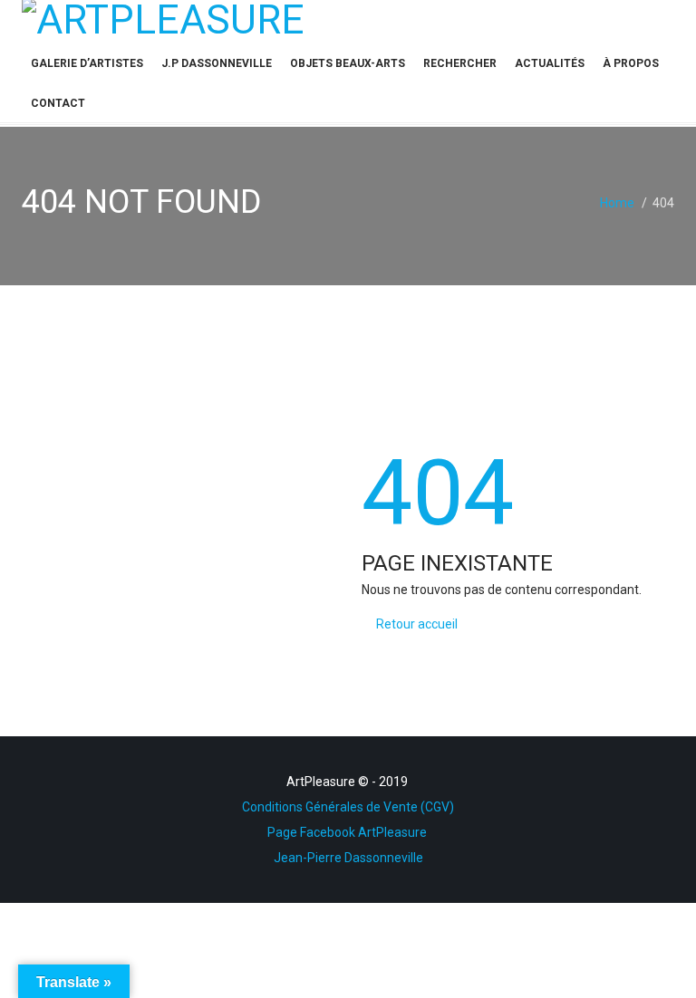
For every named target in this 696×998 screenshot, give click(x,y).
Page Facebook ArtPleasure (348, 832)
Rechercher (460, 63)
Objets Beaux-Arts (347, 63)
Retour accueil (417, 624)
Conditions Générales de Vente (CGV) (348, 807)
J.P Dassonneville (216, 63)
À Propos (631, 63)
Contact (58, 103)
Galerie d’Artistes (87, 63)
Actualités (550, 63)
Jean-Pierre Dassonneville (348, 857)
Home (617, 203)
